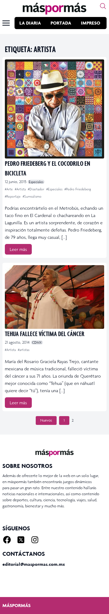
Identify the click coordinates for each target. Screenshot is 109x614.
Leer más (18, 249)
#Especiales (54, 189)
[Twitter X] (20, 539)
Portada (61, 23)
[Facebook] (7, 539)
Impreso (90, 23)
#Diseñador (36, 189)
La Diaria (30, 23)
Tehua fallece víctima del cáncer (44, 333)
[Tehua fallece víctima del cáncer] (54, 297)
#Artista (21, 189)
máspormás (16, 605)
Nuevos (46, 420)
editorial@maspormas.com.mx (33, 564)
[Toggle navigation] (6, 23)
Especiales (36, 182)
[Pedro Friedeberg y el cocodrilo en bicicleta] (54, 109)
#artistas (23, 350)
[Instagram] (34, 539)
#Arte (9, 189)
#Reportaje (13, 196)
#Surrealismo (32, 196)
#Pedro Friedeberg (77, 189)
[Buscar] (103, 6)
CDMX (37, 342)
